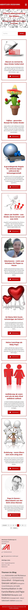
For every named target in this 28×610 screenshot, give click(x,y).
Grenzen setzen (9, 583)
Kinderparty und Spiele (13, 586)
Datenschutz (4, 567)
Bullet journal (9, 578)
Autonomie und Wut (13, 575)
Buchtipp (4, 578)
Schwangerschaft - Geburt (16, 598)
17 (11, 528)
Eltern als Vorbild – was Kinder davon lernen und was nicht (14, 217)
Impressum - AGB (5, 565)
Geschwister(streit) (17, 578)
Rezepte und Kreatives (12, 597)
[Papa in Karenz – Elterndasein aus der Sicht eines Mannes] (14, 485)
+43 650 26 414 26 (7, 552)
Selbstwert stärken (8, 600)
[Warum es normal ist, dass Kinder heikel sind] (14, 49)
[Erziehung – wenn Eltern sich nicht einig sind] (14, 434)
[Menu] (26, 5)
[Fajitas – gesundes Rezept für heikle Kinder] (14, 100)
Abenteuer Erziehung (10, 4)
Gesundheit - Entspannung (13, 580)
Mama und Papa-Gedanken (13, 593)
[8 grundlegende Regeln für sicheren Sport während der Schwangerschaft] (14, 153)
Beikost (23, 575)
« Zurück (4, 525)
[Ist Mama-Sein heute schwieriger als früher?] (14, 300)
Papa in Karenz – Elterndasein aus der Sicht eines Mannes (14, 500)
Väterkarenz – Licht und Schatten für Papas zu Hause (14, 263)
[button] (14, 76)
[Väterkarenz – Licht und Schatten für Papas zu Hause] (14, 248)
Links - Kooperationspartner (8, 563)
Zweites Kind (18, 601)
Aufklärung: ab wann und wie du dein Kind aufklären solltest (14, 396)
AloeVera (3, 576)
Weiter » (15, 528)
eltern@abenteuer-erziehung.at (10, 556)
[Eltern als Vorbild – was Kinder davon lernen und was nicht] (14, 202)
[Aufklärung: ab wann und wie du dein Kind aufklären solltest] (14, 377)
